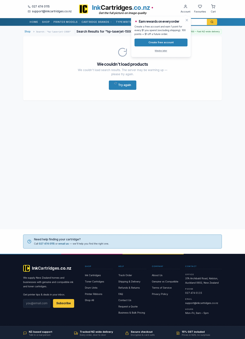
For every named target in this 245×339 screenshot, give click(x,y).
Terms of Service (162, 287)
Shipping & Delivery (129, 281)
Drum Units (91, 287)
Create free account (161, 42)
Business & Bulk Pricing (131, 312)
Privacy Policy (160, 294)
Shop (46, 21)
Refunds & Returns (129, 287)
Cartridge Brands (95, 21)
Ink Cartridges (93, 275)
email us (63, 243)
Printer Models (66, 21)
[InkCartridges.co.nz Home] (83, 8)
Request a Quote (128, 306)
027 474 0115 (41, 6)
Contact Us (124, 300)
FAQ (120, 294)
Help (121, 266)
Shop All (89, 300)
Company (157, 266)
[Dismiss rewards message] (186, 20)
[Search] (212, 22)
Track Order (125, 275)
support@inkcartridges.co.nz (52, 11)
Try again (124, 85)
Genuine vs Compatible (165, 281)
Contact (191, 266)
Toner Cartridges (94, 281)
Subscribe (63, 303)
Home (34, 21)
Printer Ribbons (93, 294)
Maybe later (161, 50)
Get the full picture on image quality (122, 13)
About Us (157, 275)
